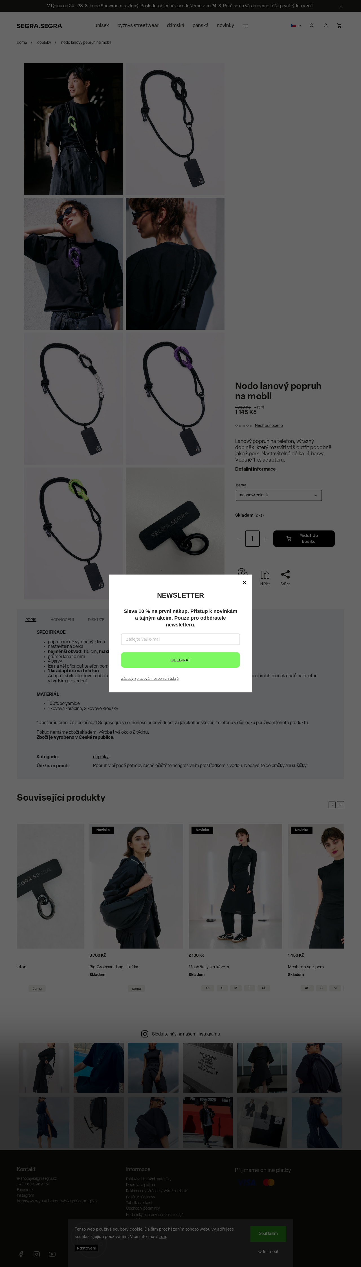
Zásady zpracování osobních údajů (150, 678)
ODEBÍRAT (180, 660)
